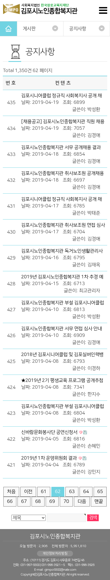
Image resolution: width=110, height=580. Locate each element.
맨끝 (98, 501)
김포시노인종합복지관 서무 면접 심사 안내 (61, 328)
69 (52, 501)
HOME (8, 28)
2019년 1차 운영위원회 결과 (49, 458)
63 (72, 491)
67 (24, 501)
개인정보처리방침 (55, 553)
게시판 (29, 28)
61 (44, 491)
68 (38, 501)
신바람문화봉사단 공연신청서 (49, 432)
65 (100, 491)
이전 (28, 491)
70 (66, 501)
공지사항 (77, 28)
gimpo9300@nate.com (60, 570)
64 (86, 491)
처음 (11, 491)
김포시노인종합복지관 (55, 536)
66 (10, 501)
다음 (82, 501)
